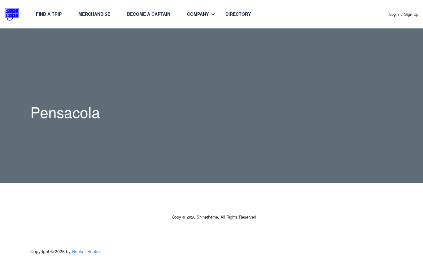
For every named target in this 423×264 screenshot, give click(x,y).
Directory (238, 14)
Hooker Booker (86, 251)
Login (394, 14)
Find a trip (49, 14)
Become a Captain (148, 14)
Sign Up (411, 14)
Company (198, 14)
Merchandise (94, 14)
